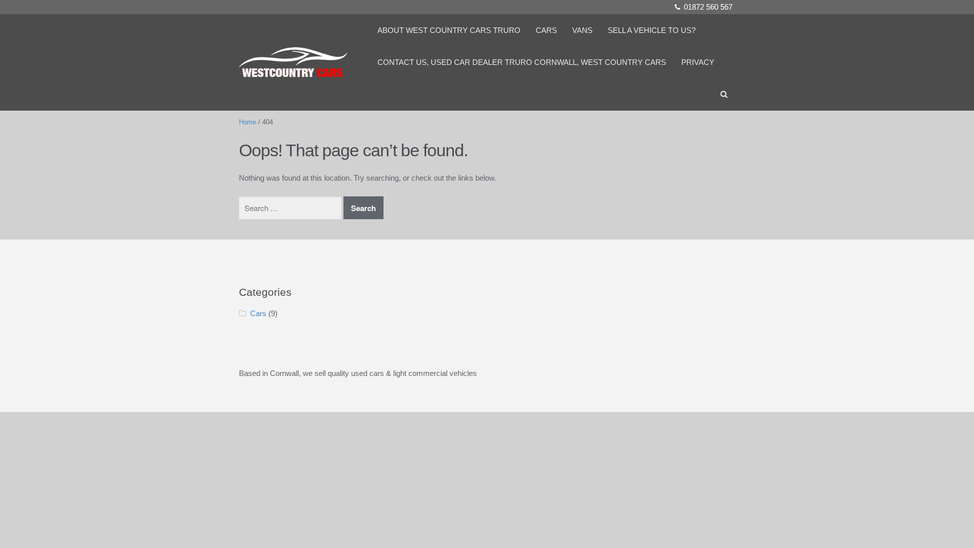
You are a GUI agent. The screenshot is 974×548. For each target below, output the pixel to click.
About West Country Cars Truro (448, 30)
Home (247, 122)
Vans (582, 30)
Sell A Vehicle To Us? (651, 30)
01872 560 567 (708, 7)
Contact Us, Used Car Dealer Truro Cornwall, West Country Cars (521, 62)
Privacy (697, 62)
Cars (546, 30)
